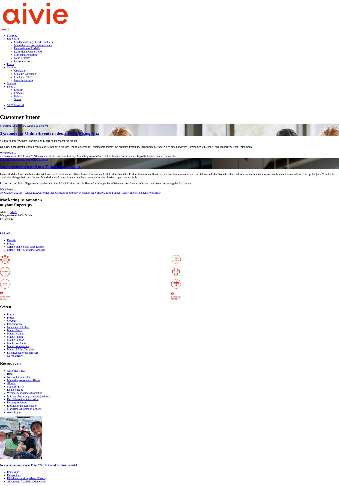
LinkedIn (5, 233)
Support (11, 83)
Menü (4, 29)
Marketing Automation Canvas (24, 408)
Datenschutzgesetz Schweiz (22, 352)
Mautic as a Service (18, 346)
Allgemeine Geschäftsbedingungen (26, 481)
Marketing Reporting (25, 54)
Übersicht (19, 70)
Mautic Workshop (17, 343)
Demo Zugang (15, 389)
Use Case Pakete (23, 76)
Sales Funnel (128, 156)
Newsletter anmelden (19, 377)
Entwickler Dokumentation (22, 405)
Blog (10, 373)
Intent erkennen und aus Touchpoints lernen (40, 166)
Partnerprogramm (16, 402)
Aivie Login (14, 412)
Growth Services (23, 80)
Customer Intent (45, 156)
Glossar (11, 383)
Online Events (112, 156)
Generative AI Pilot (18, 327)
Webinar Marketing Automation (24, 392)
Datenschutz (14, 475)
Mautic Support (15, 339)
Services (11, 67)
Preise (10, 64)
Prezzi (10, 317)
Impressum (13, 471)
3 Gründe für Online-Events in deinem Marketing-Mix (49, 133)
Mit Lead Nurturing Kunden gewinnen (28, 396)
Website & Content (37, 125)
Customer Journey (65, 156)
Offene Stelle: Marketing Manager (26, 249)
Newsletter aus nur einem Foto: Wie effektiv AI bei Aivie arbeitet (38, 465)
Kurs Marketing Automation (22, 399)
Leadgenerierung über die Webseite (33, 41)
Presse (10, 243)
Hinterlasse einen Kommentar (159, 156)
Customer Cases (23, 61)
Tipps (140, 156)
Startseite (12, 35)
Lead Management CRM (28, 51)
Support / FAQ (15, 386)
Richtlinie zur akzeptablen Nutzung (26, 478)
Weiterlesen (8, 152)
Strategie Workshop (25, 73)
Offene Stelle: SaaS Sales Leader (25, 246)
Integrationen (14, 323)
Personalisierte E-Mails (27, 48)
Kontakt (11, 240)
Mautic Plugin (15, 336)
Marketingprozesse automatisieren (33, 45)
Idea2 (13, 212)
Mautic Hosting (15, 333)
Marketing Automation (12, 125)
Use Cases (13, 38)
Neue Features (22, 57)
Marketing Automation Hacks (23, 380)
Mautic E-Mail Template (20, 349)
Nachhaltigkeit (15, 355)
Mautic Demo (14, 330)
